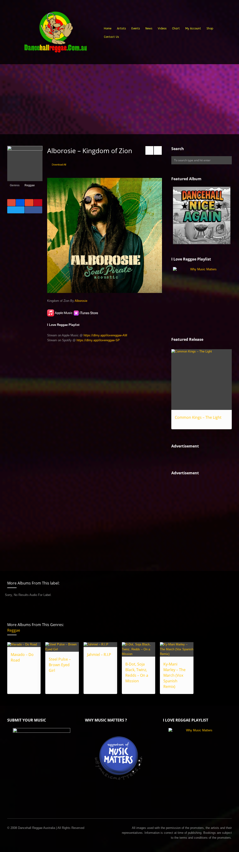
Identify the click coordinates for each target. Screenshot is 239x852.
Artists (121, 28)
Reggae (30, 185)
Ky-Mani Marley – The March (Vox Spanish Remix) (174, 675)
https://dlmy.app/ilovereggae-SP (98, 340)
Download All (59, 164)
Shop (210, 28)
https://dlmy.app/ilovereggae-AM (105, 335)
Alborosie (81, 301)
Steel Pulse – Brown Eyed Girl (60, 665)
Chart (176, 28)
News (148, 28)
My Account (193, 28)
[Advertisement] (119, 99)
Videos (162, 28)
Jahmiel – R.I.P (99, 654)
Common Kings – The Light (198, 417)
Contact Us (111, 37)
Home (107, 28)
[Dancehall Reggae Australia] (55, 34)
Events (135, 28)
